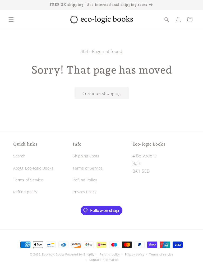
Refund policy (25, 191)
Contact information (104, 260)
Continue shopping (101, 93)
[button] (11, 19)
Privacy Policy (84, 191)
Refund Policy (85, 179)
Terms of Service (28, 179)
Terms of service (161, 254)
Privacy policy (134, 254)
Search (19, 155)
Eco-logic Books (53, 254)
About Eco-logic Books (33, 168)
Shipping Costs (86, 155)
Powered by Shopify (79, 254)
